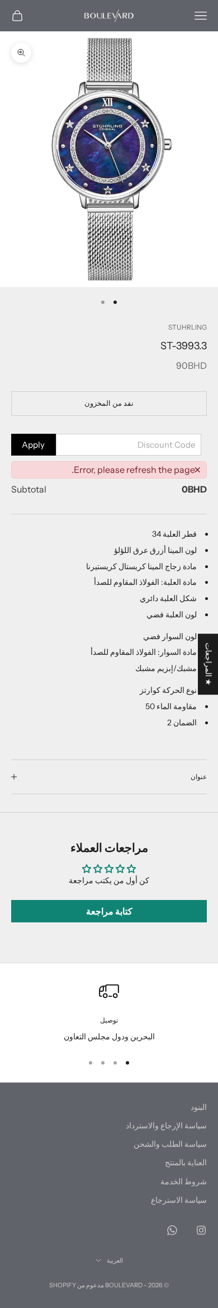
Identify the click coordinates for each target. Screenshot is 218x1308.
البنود (199, 1107)
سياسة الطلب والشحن (170, 1144)
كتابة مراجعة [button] (109, 911)
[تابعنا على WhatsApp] (172, 1230)
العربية (115, 1260)
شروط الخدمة (183, 1181)
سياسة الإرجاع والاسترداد (166, 1126)
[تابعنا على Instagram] (201, 1230)
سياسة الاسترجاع (179, 1200)
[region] (109, 1012)
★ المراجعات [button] (208, 664)
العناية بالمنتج (186, 1162)
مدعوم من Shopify (76, 1285)
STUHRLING (187, 327)
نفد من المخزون (109, 403)
